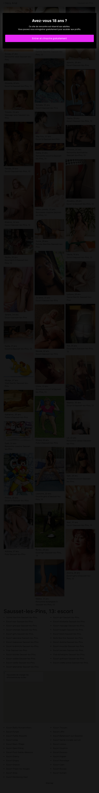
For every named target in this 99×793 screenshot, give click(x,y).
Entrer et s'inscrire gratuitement (49, 38)
